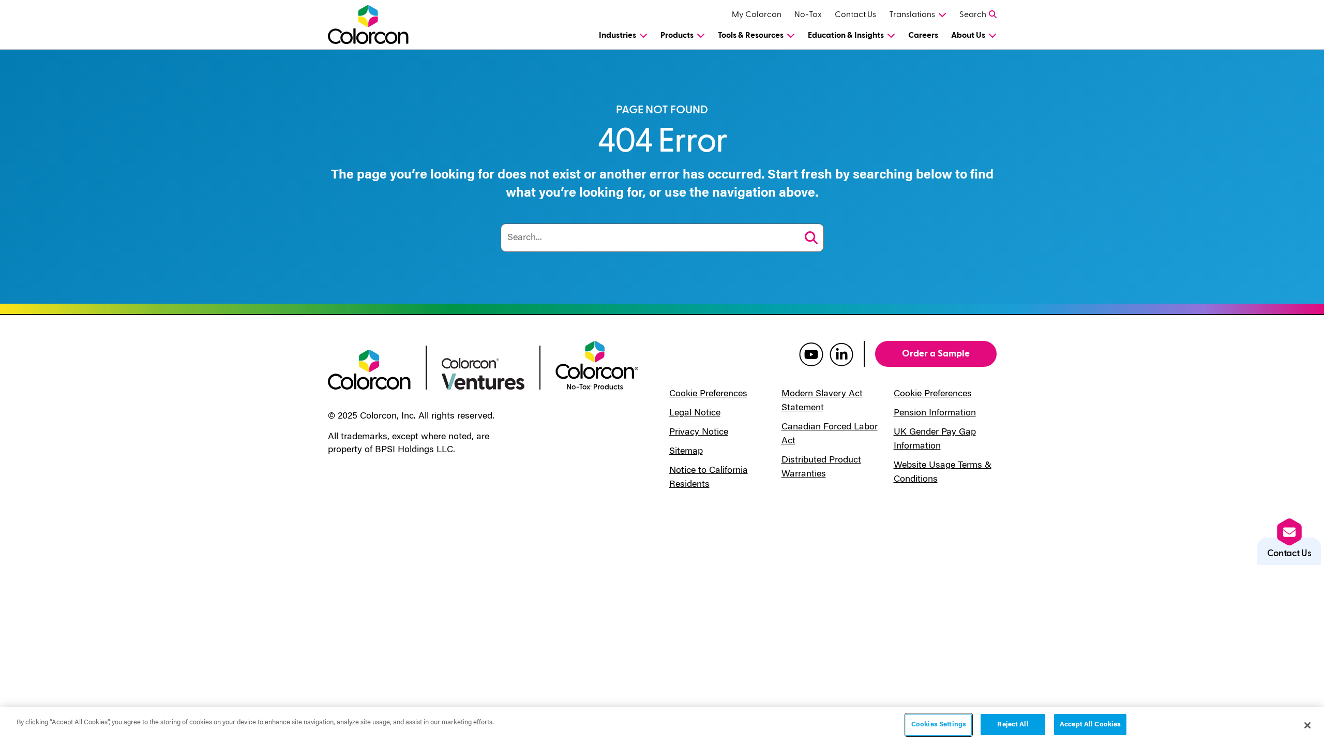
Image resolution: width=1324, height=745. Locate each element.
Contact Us (855, 14)
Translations (912, 14)
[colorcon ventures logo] (483, 373)
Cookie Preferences (708, 394)
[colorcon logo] (369, 369)
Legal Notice (694, 413)
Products (677, 35)
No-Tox (808, 14)
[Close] (1307, 725)
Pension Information (935, 413)
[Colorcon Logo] (378, 24)
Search (972, 14)
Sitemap (686, 451)
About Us (968, 35)
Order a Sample (936, 353)
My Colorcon (756, 14)
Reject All (1012, 724)
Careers (923, 35)
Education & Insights (846, 35)
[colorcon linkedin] (841, 354)
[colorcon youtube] (811, 354)
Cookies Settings (938, 724)
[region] (662, 726)
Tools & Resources (751, 35)
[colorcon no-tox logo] (596, 364)
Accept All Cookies (1090, 724)
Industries (617, 35)
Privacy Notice (698, 432)
